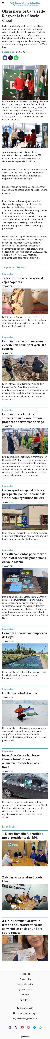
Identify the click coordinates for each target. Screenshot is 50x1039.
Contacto (25, 994)
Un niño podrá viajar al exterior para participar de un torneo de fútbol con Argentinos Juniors (23, 494)
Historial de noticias (25, 984)
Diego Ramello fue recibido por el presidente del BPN (22, 835)
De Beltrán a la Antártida (19, 693)
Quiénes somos (25, 989)
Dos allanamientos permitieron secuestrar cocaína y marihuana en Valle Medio (24, 558)
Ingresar (26, 999)
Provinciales (25, 979)
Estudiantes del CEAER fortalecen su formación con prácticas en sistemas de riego (23, 418)
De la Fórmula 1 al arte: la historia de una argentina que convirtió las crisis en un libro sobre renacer (22, 926)
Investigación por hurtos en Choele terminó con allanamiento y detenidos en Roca (21, 761)
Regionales (8, 51)
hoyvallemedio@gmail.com (25, 1018)
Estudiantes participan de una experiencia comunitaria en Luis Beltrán (24, 345)
